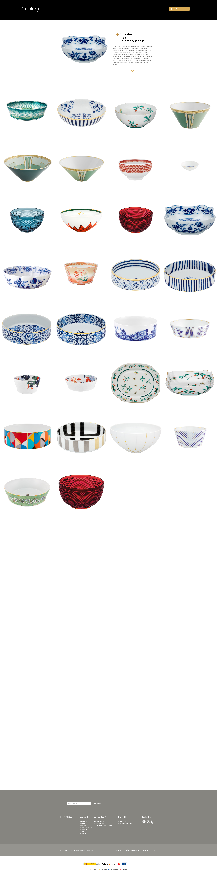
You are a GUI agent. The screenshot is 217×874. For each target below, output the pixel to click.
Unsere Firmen (143, 9)
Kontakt (151, 9)
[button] (166, 9)
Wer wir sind (99, 9)
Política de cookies (149, 850)
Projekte (108, 9)
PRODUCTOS (116, 9)
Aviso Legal (118, 850)
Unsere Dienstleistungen (130, 9)
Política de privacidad (132, 850)
